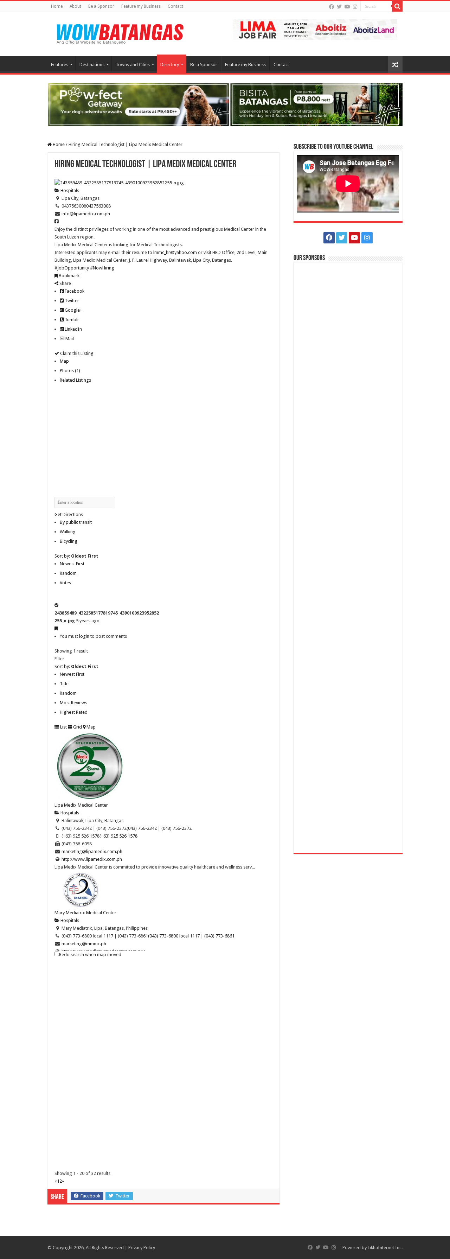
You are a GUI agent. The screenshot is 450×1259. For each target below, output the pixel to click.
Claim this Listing (76, 353)
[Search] (397, 6)
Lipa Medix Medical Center (81, 805)
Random (68, 573)
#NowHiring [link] (102, 268)
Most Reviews (73, 702)
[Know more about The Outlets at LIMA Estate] (315, 29)
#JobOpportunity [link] (71, 268)
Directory (169, 64)
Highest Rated (74, 712)
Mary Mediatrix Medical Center (85, 912)
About (75, 6)
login (84, 636)
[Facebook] (331, 6)
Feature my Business (141, 6)
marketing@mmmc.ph (84, 943)
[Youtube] (347, 6)
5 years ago (87, 620)
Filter (59, 658)
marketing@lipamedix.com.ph (92, 851)
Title (64, 683)
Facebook (74, 291)
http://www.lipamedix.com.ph (92, 859)
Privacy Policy (141, 1247)
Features (59, 64)
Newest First (72, 563)
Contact (175, 6)
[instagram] (355, 6)
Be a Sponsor (101, 6)
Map (64, 361)
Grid (77, 727)
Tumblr (71, 319)
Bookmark (68, 275)
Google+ (73, 310)
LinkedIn (73, 329)
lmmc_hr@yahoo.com (175, 252)
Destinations (91, 64)
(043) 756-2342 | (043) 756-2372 (159, 828)
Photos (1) (70, 370)
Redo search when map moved (90, 954)
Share (64, 283)
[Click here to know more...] (225, 104)
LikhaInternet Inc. (385, 1247)
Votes (65, 582)
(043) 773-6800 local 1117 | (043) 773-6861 (191, 936)
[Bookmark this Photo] (56, 628)
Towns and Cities (133, 64)
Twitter (71, 300)
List (63, 727)
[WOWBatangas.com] (119, 32)
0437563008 (98, 206)
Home (57, 6)
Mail (69, 338)
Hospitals (69, 190)
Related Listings (75, 380)
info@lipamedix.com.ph (86, 213)
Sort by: (76, 556)
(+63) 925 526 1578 (118, 836)
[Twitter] (339, 6)
